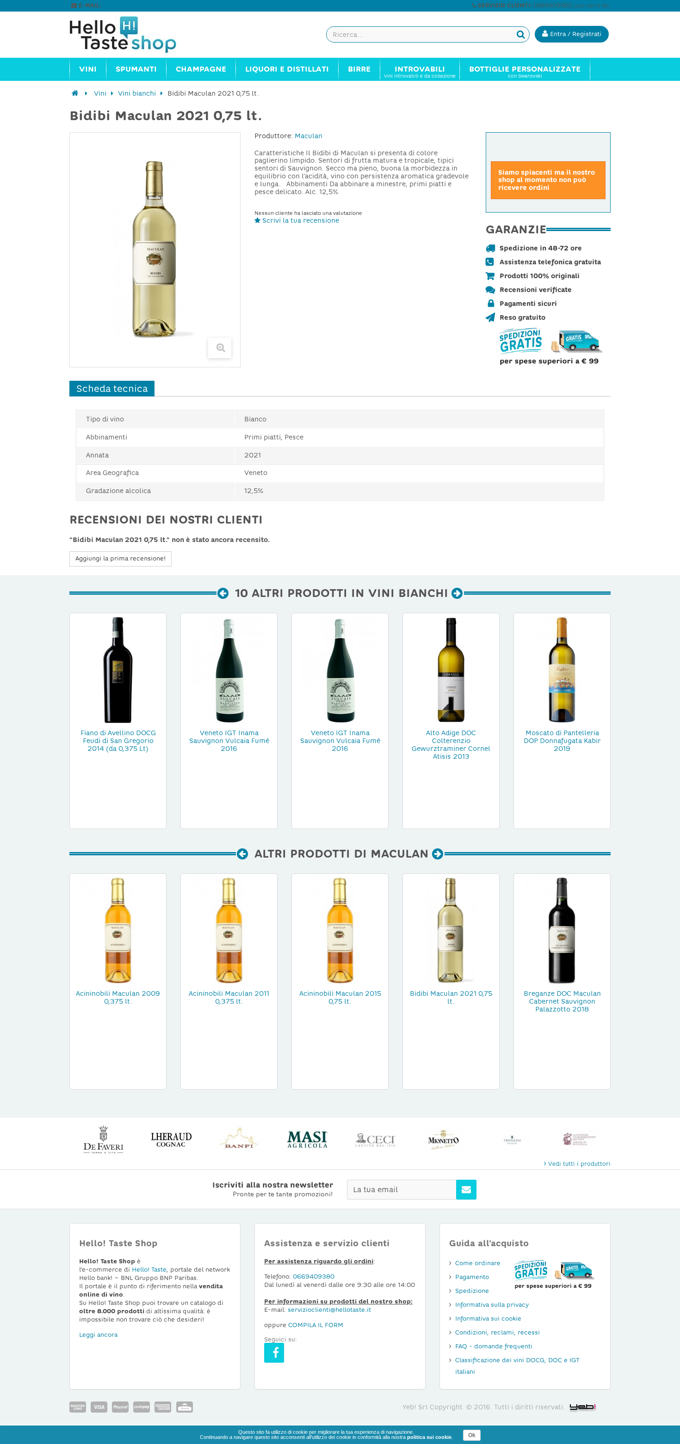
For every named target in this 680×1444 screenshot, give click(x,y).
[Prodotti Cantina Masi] (307, 1140)
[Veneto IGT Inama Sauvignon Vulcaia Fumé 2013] (340, 669)
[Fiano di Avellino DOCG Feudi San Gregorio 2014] (118, 669)
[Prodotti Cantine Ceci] (375, 1140)
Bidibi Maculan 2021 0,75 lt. (451, 997)
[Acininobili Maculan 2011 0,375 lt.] (229, 930)
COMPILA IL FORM (315, 1325)
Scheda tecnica (112, 388)
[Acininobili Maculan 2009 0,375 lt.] (118, 930)
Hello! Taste (149, 1269)
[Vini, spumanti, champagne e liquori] (75, 93)
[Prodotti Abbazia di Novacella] (579, 1140)
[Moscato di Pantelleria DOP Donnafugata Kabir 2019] (562, 669)
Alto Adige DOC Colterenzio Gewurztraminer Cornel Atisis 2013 (451, 744)
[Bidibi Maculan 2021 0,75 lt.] (451, 930)
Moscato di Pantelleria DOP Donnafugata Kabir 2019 (562, 740)
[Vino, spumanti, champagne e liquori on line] (131, 34)
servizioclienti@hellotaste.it (142, 5)
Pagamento (472, 1276)
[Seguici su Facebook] (274, 1353)
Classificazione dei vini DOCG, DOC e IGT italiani (517, 1366)
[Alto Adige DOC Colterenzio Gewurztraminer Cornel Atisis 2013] (451, 669)
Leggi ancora (98, 1334)
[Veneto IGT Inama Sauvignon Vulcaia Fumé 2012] (229, 669)
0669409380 (313, 1276)
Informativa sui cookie (488, 1318)
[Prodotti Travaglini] (511, 1140)
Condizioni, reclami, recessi (497, 1332)
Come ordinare (478, 1263)
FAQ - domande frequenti (493, 1346)
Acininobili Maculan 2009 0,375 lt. (118, 997)
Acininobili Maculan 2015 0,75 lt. (340, 997)
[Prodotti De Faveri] (103, 1140)
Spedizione (472, 1290)
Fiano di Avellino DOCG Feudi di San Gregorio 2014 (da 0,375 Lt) (118, 740)
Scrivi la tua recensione (299, 220)
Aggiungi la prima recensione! (120, 558)
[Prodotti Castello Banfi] (239, 1140)
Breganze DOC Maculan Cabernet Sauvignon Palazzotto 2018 (562, 1001)
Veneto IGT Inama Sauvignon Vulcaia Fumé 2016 (229, 740)
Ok (472, 1435)
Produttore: (273, 136)
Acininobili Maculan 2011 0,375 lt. (229, 997)
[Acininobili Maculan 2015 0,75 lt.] (340, 930)
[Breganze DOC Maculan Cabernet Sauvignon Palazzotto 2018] (562, 930)
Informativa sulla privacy (492, 1304)
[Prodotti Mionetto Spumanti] (443, 1140)
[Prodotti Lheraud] (171, 1140)
